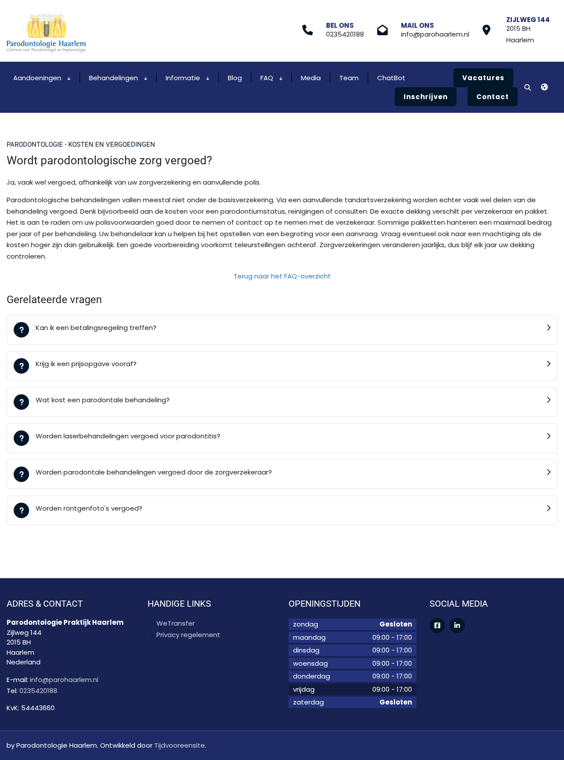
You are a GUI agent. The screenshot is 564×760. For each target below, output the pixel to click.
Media (311, 77)
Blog (235, 77)
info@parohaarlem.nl (435, 34)
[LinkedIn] (457, 625)
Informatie (184, 77)
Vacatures (483, 77)
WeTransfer (175, 623)
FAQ (267, 77)
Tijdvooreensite (179, 745)
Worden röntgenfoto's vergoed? (89, 508)
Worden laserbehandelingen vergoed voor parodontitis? (128, 436)
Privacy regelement (188, 634)
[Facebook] (437, 625)
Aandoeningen (38, 77)
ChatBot (391, 77)
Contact (492, 96)
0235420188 (345, 34)
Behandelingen (114, 77)
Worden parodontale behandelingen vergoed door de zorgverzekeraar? (154, 472)
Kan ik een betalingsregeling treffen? (96, 327)
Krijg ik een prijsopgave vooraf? (86, 363)
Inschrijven (426, 96)
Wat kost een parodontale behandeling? (103, 399)
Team (349, 77)
